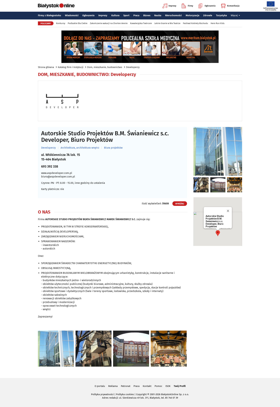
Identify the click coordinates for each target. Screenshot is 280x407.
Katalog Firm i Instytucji (70, 67)
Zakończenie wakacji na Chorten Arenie (109, 23)
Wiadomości (71, 15)
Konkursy (60, 23)
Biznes (146, 15)
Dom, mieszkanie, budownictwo (104, 67)
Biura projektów (113, 147)
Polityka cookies (125, 394)
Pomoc (158, 386)
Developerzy (133, 67)
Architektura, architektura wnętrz (80, 147)
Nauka (157, 15)
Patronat (125, 386)
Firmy (190, 6)
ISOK (167, 386)
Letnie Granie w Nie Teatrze (167, 23)
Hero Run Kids (217, 23)
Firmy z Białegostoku (49, 15)
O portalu (100, 386)
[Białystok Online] (56, 5)
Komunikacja (233, 6)
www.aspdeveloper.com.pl (56, 173)
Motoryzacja (192, 15)
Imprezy (172, 6)
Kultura (115, 15)
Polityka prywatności (102, 394)
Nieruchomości (173, 15)
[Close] (228, 211)
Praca (136, 15)
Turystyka (221, 15)
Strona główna (46, 67)
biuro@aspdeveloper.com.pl (58, 176)
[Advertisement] (217, 299)
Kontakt (147, 386)
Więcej (234, 15)
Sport (126, 15)
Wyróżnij (179, 204)
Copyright (141, 394)
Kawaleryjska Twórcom (141, 23)
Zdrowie (207, 15)
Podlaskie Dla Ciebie (77, 23)
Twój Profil (180, 386)
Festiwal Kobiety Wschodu (195, 23)
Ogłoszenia (210, 6)
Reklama (113, 386)
